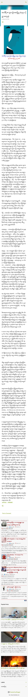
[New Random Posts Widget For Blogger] (25, 600)
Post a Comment (6, 513)
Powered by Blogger (15, 692)
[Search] (26, 2)
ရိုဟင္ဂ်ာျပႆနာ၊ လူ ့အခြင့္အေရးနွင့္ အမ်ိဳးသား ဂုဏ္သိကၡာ (12, 668)
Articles (4, 502)
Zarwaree (10, 502)
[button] (2, 22)
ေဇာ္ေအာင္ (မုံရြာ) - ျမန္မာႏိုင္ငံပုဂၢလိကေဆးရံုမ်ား (12, 619)
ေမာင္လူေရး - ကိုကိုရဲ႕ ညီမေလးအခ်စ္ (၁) (10, 643)
